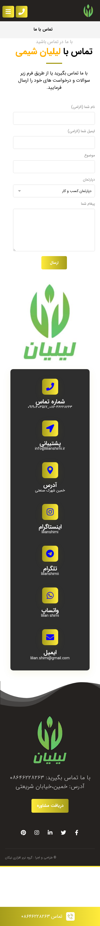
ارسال (54, 263)
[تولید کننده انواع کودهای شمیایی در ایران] (88, 10)
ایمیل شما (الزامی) (81, 131)
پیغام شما (88, 204)
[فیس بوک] (76, 832)
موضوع (89, 155)
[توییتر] (63, 832)
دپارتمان (89, 179)
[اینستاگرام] (36, 832)
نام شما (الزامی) (83, 107)
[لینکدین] (50, 832)
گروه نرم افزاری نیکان (18, 857)
